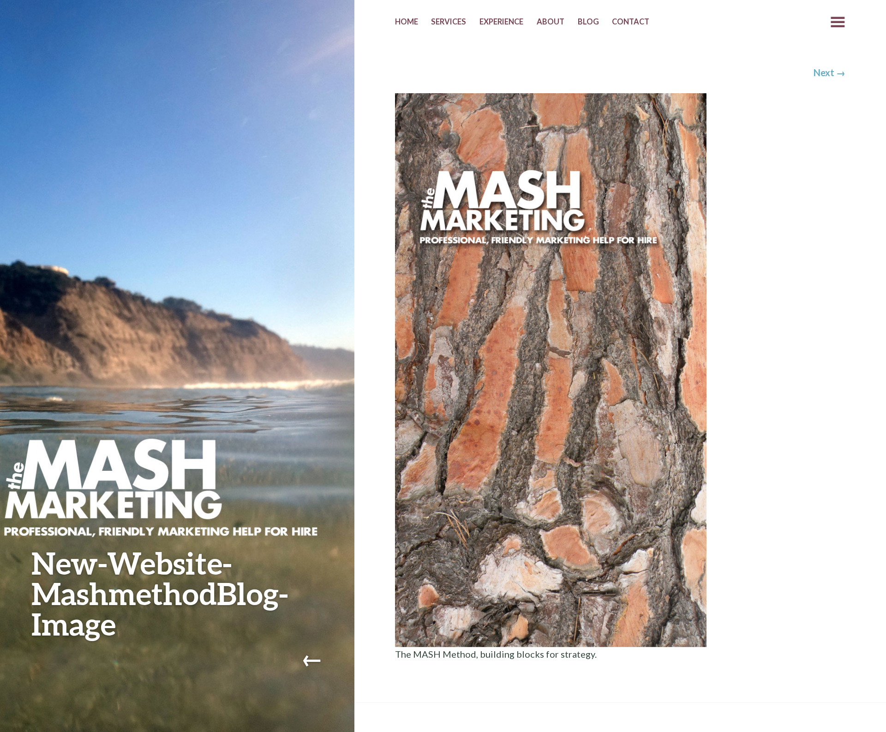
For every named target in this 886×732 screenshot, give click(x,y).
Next (829, 72)
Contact (630, 21)
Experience (501, 21)
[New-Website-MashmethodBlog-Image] (550, 368)
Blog (588, 21)
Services (448, 21)
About (550, 21)
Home (406, 21)
